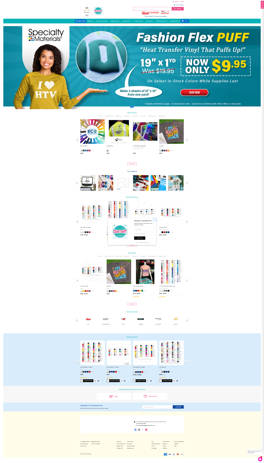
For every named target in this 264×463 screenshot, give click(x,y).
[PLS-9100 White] (108, 232)
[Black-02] (162, 232)
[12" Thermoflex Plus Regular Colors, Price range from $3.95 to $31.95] (119, 213)
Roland (164, 446)
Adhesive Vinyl (115, 21)
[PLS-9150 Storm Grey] (164, 291)
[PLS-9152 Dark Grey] (166, 291)
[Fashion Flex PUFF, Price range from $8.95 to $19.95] (171, 213)
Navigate (83, 438)
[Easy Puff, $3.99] (171, 131)
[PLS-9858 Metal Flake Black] (85, 372)
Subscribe (178, 407)
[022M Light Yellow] (83, 291)
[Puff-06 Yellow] (169, 151)
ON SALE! (90, 21)
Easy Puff (161, 146)
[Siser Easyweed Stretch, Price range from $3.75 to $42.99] (145, 271)
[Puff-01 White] (160, 151)
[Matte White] (81, 232)
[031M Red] (85, 291)
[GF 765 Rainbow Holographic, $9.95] (145, 131)
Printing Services (175, 21)
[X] (142, 429)
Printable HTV (126, 21)
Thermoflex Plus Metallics (112, 367)
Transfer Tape (138, 21)
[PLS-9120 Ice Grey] (162, 291)
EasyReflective (110, 146)
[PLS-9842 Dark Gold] (114, 372)
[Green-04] (166, 232)
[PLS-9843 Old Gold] (116, 372)
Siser (134, 369)
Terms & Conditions (95, 443)
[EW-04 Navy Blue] (140, 372)
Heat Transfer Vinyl (101, 21)
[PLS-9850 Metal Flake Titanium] (83, 372)
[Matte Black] (85, 232)
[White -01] (81, 151)
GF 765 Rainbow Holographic (139, 146)
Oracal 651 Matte (84, 286)
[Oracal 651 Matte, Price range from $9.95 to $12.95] (92, 271)
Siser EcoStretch (84, 146)
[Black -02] (83, 151)
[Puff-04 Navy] (164, 151)
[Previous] (8, 66)
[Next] (256, 66)
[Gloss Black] (88, 232)
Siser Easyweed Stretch (138, 286)
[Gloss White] (83, 232)
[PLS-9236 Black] (169, 291)
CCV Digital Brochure (85, 441)
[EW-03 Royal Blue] (138, 372)
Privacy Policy (83, 446)
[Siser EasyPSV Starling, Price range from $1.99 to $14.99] (92, 213)
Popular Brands (156, 438)
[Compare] (98, 380)
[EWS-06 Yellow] (140, 291)
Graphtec (176, 443)
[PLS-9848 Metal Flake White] (81, 372)
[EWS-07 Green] (142, 291)
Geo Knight (153, 448)
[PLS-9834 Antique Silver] (108, 372)
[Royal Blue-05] (169, 232)
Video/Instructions (161, 21)
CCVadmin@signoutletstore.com (147, 425)
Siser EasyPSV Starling (85, 227)
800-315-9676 (142, 423)
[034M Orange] (88, 291)
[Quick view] (95, 159)
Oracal (152, 446)
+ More (92, 150)
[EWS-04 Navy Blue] (136, 291)
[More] (93, 21)
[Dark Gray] (108, 151)
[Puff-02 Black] (162, 151)
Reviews (262, 4)
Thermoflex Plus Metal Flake (86, 367)
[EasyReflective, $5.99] (119, 131)
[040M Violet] (90, 291)
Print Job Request (84, 443)
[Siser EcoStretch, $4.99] (92, 131)
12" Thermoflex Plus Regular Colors (167, 286)
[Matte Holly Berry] (90, 232)
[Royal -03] (85, 151)
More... (175, 446)
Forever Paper (166, 441)
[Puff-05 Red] (166, 151)
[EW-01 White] (134, 372)
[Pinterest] (146, 429)
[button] (154, 219)
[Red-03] (164, 232)
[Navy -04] (88, 151)
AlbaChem (165, 448)
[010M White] (81, 291)
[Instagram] (139, 429)
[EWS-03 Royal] (134, 291)
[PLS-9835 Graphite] (110, 372)
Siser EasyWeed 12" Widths (165, 367)
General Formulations (179, 441)
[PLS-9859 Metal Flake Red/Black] (88, 372)
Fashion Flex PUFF (163, 227)
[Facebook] (135, 429)
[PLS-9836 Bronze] (112, 372)
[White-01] (160, 232)
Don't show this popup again (142, 242)
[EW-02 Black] (136, 372)
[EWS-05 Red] (138, 291)
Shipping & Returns (95, 441)
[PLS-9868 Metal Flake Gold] (90, 372)
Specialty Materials (84, 369)
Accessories (149, 21)
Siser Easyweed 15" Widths (139, 367)
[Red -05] (90, 151)
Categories (120, 438)
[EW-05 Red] (142, 372)
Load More (132, 163)
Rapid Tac (165, 443)
